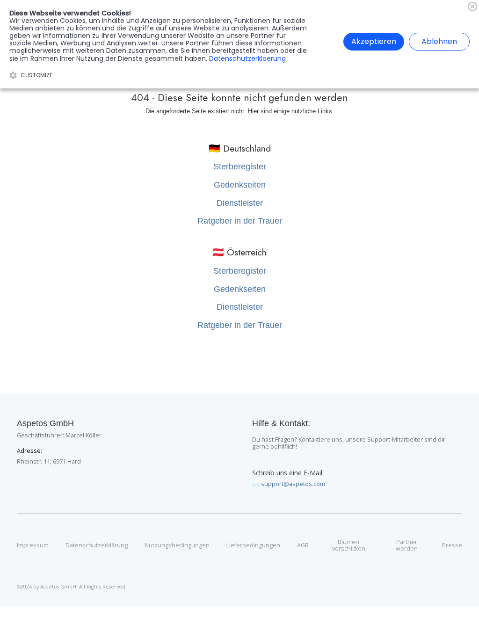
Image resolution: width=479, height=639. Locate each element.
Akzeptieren (373, 41)
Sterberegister (239, 166)
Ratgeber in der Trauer (239, 220)
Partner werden (407, 545)
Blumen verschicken (348, 545)
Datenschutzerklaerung (247, 58)
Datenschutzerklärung (96, 545)
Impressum (33, 545)
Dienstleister (240, 203)
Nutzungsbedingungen (177, 545)
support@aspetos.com (293, 484)
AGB (303, 545)
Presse (452, 545)
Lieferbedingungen (253, 545)
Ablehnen (439, 41)
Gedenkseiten (240, 184)
